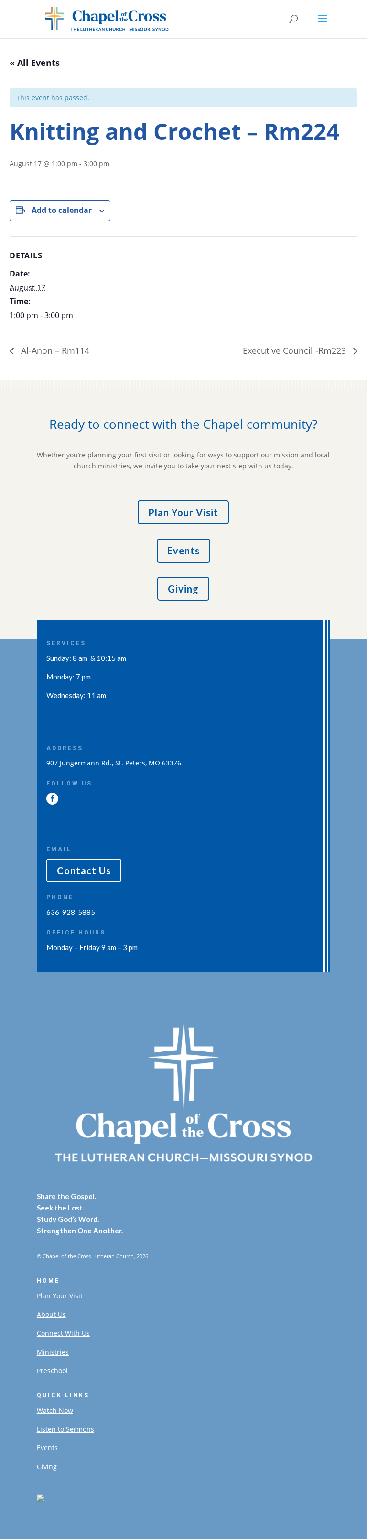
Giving (183, 588)
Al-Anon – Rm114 (54, 350)
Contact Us (84, 870)
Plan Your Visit (183, 512)
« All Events (35, 62)
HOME (48, 1280)
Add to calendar (62, 210)
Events (183, 550)
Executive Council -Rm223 (295, 350)
